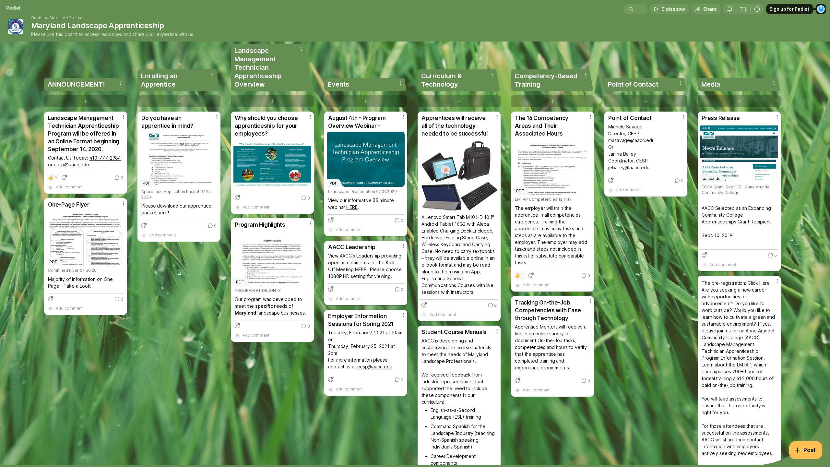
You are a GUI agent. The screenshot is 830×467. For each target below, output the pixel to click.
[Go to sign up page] (821, 9)
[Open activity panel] (729, 9)
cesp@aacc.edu (71, 164)
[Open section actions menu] (120, 83)
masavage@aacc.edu (631, 140)
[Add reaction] (64, 177)
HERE (352, 207)
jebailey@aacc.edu (628, 167)
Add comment (69, 187)
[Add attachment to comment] (50, 187)
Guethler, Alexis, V (48, 18)
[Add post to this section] (85, 101)
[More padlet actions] (757, 9)
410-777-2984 (105, 158)
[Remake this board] (743, 9)
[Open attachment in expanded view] (272, 164)
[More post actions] (123, 117)
